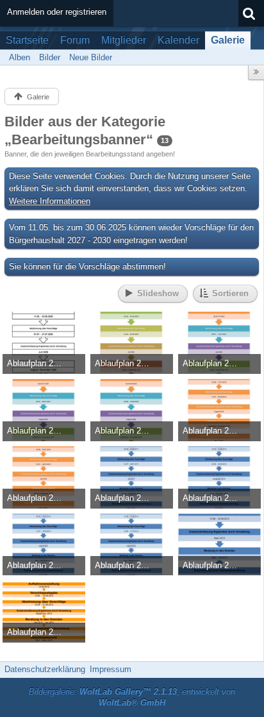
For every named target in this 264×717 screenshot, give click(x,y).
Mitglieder (123, 40)
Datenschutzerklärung (44, 669)
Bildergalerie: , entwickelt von (132, 697)
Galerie (228, 40)
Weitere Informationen (49, 201)
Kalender (178, 40)
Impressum (110, 669)
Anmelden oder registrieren (56, 12)
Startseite (27, 40)
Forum (75, 40)
